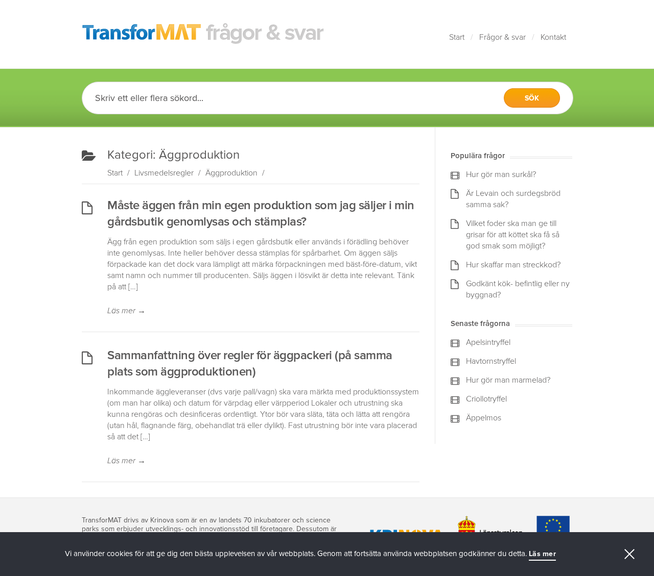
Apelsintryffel (488, 342)
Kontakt (553, 37)
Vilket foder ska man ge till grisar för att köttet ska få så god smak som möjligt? (512, 234)
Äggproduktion (231, 173)
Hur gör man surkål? (501, 174)
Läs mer (126, 311)
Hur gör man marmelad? (508, 380)
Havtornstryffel (491, 361)
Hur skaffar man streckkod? (513, 265)
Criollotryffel (486, 399)
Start (456, 37)
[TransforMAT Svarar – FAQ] (203, 34)
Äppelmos (483, 418)
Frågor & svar (502, 37)
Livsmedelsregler (164, 173)
